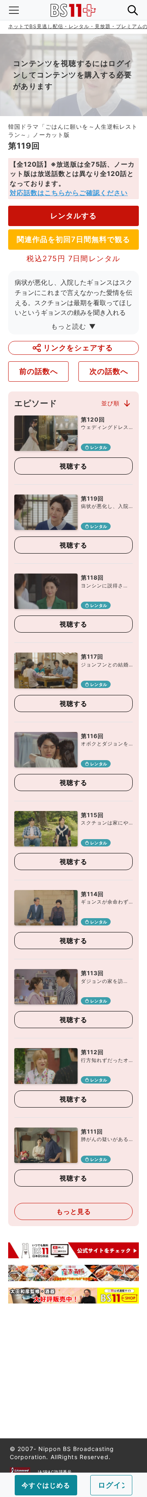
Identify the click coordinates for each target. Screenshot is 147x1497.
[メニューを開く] (14, 10)
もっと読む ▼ (73, 326)
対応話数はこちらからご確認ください (69, 193)
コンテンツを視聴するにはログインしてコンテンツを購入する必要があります (72, 74)
